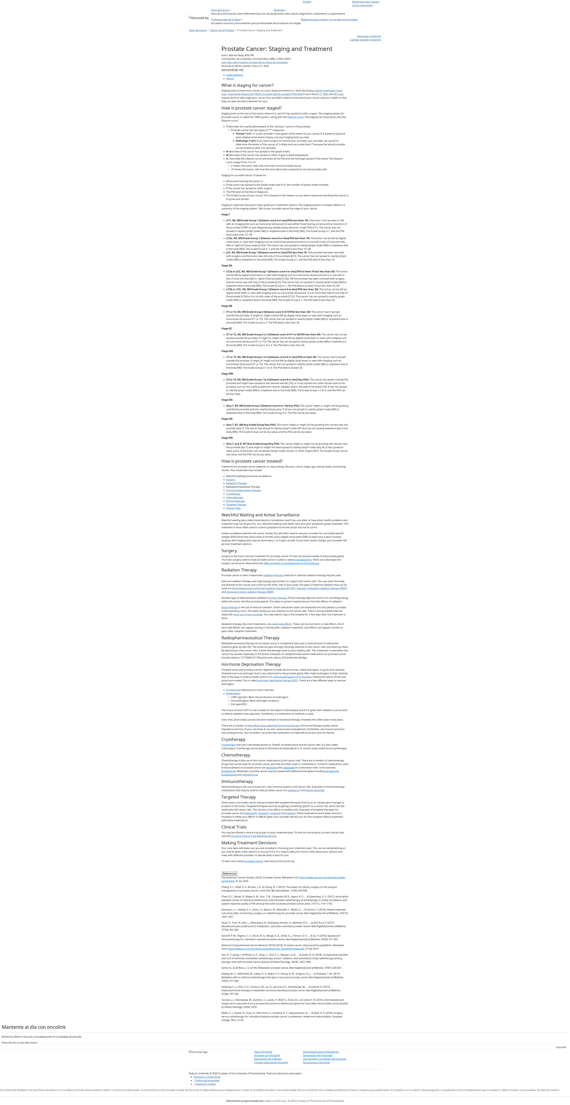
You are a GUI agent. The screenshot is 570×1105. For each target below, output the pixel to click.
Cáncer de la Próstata (222, 30)
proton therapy (278, 598)
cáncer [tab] (230, 78)
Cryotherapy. (233, 494)
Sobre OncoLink (263, 1051)
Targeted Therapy (236, 504)
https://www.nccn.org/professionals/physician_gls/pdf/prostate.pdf (266, 948)
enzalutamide (229, 774)
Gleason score (295, 117)
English (307, 1)
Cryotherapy (228, 744)
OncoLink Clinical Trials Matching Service (253, 836)
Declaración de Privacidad (317, 1055)
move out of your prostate (248, 614)
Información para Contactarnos (321, 1051)
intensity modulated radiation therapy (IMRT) (321, 588)
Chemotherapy (234, 497)
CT (320, 94)
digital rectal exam (325, 90)
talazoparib (250, 813)
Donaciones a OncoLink (316, 1062)
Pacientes (279, 10)
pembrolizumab (315, 790)
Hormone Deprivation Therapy (243, 490)
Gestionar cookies (205, 1084)
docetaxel (271, 767)
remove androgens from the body (292, 677)
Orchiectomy (233, 690)
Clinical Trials (233, 508)
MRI (325, 94)
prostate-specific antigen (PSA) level (282, 94)
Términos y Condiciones (207, 1077)
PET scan (339, 94)
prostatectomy (303, 559)
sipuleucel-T (294, 790)
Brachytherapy (229, 607)
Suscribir (561, 1047)
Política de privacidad (207, 1080)
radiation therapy (273, 575)
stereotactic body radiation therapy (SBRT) (250, 592)
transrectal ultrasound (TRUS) (244, 94)
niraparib (263, 813)
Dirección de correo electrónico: (20, 1042)
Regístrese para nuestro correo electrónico (325, 19)
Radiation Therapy (236, 483)
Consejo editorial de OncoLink (271, 1062)
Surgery (230, 479)
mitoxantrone (250, 774)
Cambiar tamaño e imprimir (365, 39)
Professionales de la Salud (225, 19)
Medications (233, 693)
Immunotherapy (235, 501)
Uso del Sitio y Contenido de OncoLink (324, 1059)
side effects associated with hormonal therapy (273, 725)
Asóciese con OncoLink (267, 1055)
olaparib (291, 813)
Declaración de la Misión (268, 1059)
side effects (285, 624)
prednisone (228, 771)
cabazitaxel (288, 767)
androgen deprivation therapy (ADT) (277, 680)
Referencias (229, 873)
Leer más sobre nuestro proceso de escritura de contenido (254, 62)
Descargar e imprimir (369, 36)
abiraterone (332, 771)
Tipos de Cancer (220, 10)
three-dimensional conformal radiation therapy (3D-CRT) (263, 588)
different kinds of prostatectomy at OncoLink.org (291, 563)
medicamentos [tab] (234, 75)
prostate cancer (253, 861)
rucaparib (275, 813)
